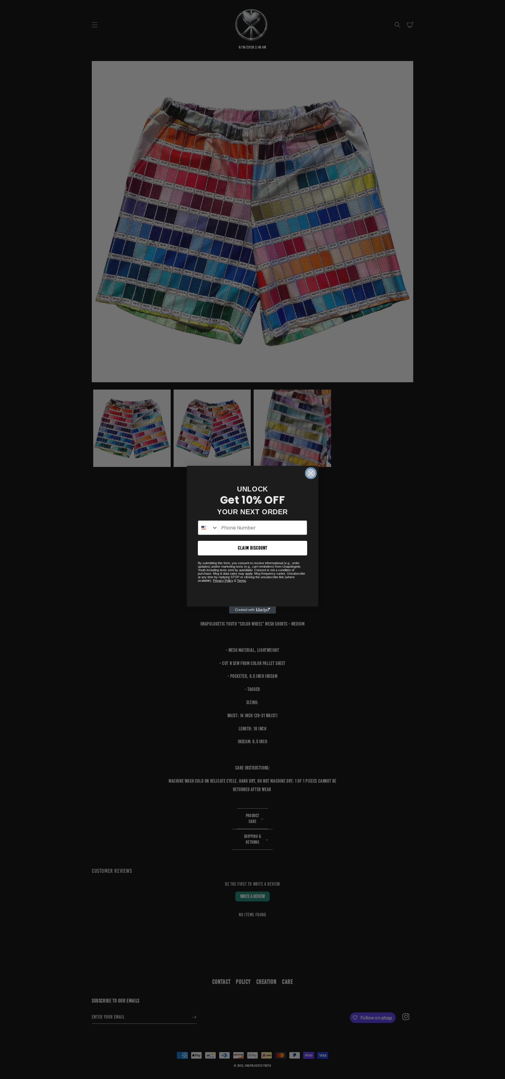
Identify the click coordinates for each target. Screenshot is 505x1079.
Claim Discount (252, 548)
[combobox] (208, 528)
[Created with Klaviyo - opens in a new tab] (252, 610)
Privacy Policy (223, 580)
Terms (241, 580)
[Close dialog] (311, 473)
